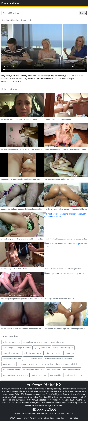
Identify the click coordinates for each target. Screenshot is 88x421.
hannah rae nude (39, 375)
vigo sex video (56, 375)
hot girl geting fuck (53, 353)
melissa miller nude (73, 375)
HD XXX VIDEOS (44, 409)
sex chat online (57, 342)
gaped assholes (71, 353)
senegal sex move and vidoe (35, 342)
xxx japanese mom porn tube (15, 375)
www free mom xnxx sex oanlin (58, 358)
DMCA (12, 418)
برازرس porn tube (42, 347)
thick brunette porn (32, 353)
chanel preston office (12, 358)
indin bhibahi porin (71, 369)
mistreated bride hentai (33, 369)
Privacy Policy (29, 418)
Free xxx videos (10, 3)
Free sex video (72, 418)
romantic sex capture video (41, 364)
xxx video (60, 418)
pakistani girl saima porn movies (17, 347)
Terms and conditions (46, 418)
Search (83, 13)
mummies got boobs (12, 353)
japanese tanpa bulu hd (66, 364)
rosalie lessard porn (33, 358)
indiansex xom (53, 369)
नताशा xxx (22, 364)
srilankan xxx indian (11, 369)
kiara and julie (9, 364)
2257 (19, 418)
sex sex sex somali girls (63, 347)
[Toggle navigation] (83, 3)
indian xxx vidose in (11, 342)
